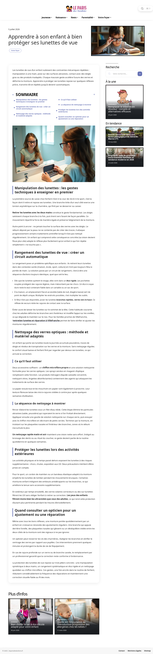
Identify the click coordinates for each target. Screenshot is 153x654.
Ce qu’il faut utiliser (69, 99)
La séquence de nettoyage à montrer (76, 104)
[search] (142, 8)
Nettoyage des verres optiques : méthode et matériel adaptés (33, 115)
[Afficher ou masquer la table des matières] (66, 94)
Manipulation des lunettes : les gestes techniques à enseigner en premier (31, 100)
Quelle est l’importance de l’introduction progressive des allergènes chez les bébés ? (73, 624)
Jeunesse (14, 622)
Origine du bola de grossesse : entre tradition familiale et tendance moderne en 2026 (122, 157)
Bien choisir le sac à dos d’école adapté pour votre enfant (27, 625)
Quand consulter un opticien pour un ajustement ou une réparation (73, 118)
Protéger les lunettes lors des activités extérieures (74, 111)
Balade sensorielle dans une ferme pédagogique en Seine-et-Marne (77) (123, 136)
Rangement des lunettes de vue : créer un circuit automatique (33, 108)
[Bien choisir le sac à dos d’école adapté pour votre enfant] (31, 616)
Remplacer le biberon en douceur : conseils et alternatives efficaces (121, 109)
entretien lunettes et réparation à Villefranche (36, 320)
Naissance (61, 619)
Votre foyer (15, 50)
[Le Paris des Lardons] (76, 8)
